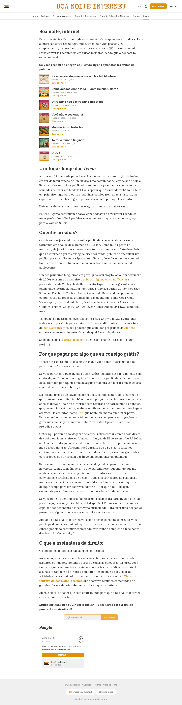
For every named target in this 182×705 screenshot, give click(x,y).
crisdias (55, 80)
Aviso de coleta (110, 684)
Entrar (173, 6)
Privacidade (87, 684)
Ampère (129, 327)
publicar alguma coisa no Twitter (105, 279)
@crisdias (46, 641)
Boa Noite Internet (55, 327)
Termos (97, 684)
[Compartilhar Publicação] (146, 6)
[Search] (139, 6)
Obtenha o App (106, 692)
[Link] (35, 31)
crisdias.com (73, 339)
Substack (79, 699)
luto (80, 413)
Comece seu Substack (82, 692)
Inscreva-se (158, 6)
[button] (35, 16)
